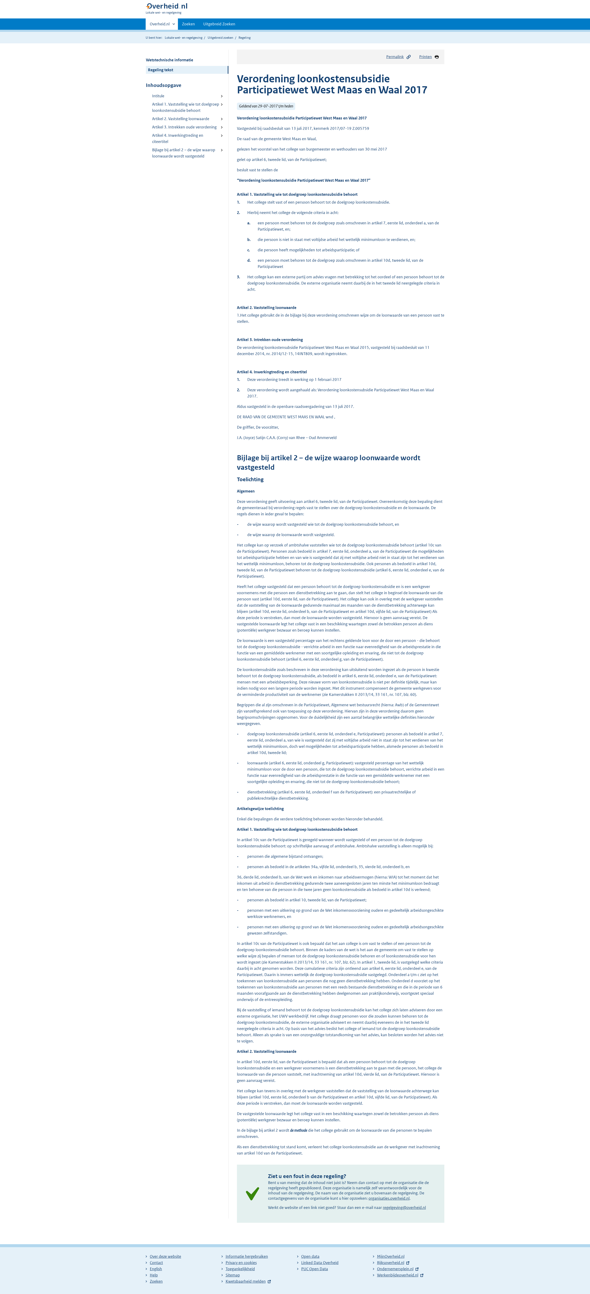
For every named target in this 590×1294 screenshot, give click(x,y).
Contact (156, 1262)
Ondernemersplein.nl (395, 1268)
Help (154, 1275)
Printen (425, 56)
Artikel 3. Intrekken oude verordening (184, 127)
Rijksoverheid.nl (390, 1262)
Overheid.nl (160, 25)
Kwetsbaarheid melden (246, 1281)
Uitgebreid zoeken (220, 38)
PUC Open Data (314, 1268)
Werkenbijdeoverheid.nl (397, 1275)
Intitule (158, 95)
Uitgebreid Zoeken (219, 24)
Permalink (395, 56)
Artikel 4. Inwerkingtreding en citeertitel (177, 138)
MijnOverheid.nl (390, 1256)
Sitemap (233, 1275)
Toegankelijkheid (240, 1268)
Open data (310, 1256)
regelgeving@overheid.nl (404, 1207)
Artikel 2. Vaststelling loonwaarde (180, 118)
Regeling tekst (160, 69)
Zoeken (188, 24)
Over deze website (165, 1256)
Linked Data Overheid (320, 1262)
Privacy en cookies (241, 1262)
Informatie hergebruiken (247, 1256)
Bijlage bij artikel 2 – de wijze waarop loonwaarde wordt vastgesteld (183, 153)
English (156, 1268)
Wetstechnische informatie (169, 59)
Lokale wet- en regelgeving (183, 38)
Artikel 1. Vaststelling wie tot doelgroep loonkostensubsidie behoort (185, 107)
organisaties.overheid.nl (389, 1198)
